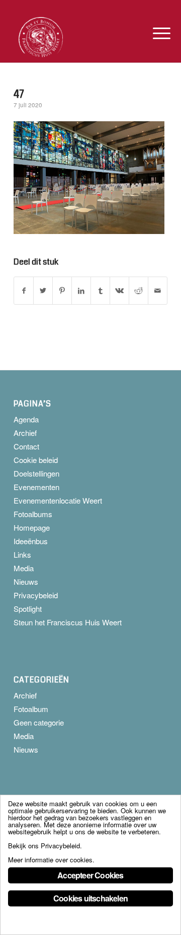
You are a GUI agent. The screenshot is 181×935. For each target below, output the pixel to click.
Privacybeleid (36, 595)
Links (22, 554)
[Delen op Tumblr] (100, 290)
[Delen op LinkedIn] (81, 290)
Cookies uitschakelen (90, 898)
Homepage (32, 527)
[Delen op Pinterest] (62, 290)
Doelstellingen (36, 473)
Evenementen (36, 487)
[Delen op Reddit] (138, 290)
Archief (25, 432)
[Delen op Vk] (119, 290)
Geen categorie (39, 722)
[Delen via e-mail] (157, 290)
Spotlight (28, 608)
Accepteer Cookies (90, 875)
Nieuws (26, 581)
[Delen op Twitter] (43, 290)
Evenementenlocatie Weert (58, 500)
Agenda (26, 419)
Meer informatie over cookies (50, 859)
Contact (26, 446)
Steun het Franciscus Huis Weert (68, 622)
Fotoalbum (31, 709)
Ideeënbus (31, 541)
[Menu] (154, 33)
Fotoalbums (33, 514)
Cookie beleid (36, 459)
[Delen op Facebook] (23, 290)
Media (24, 568)
